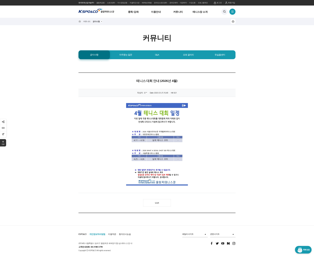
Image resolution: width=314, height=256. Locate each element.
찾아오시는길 (125, 234)
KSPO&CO (82, 234)
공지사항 (94, 54)
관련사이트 (214, 234)
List (157, 202)
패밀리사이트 (187, 234)
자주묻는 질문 (125, 54)
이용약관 (112, 234)
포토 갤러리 (188, 54)
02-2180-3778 (96, 247)
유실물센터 (220, 54)
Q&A (157, 54)
